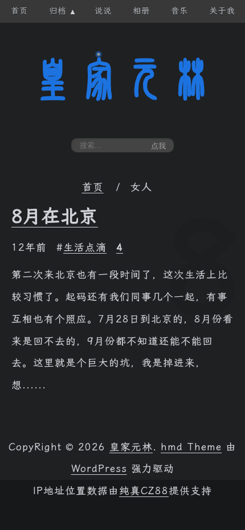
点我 (158, 146)
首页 (93, 187)
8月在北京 (54, 216)
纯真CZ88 (144, 490)
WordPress (99, 468)
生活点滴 (85, 247)
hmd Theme (191, 447)
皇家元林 (122, 79)
